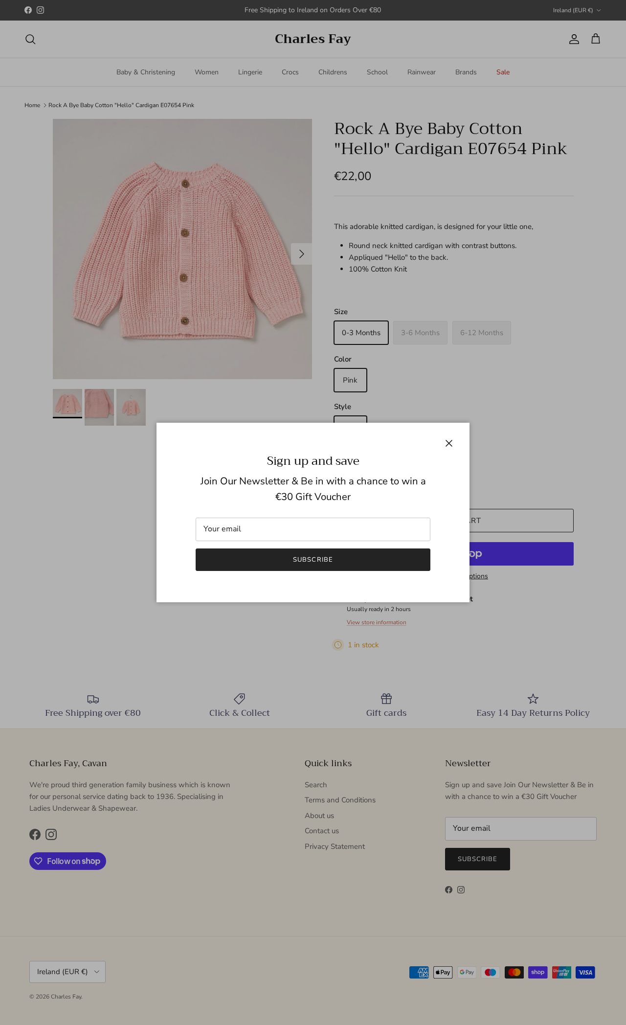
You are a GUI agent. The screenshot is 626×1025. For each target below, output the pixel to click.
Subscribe (313, 559)
